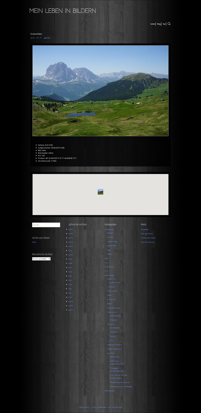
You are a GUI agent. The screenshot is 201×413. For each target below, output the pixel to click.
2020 (70, 254)
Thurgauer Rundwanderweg (117, 369)
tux (164, 24)
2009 (70, 301)
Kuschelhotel (115, 315)
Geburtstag (112, 241)
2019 (70, 259)
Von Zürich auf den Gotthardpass (118, 376)
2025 (70, 233)
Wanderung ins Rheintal (119, 382)
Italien (48, 37)
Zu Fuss (110, 353)
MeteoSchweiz (113, 308)
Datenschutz (84, 407)
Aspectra (111, 279)
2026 (70, 229)
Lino (106, 262)
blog (158, 24)
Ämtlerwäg (114, 356)
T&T (106, 271)
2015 (70, 276)
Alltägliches (109, 229)
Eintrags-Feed (146, 233)
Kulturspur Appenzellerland (116, 362)
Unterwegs (109, 275)
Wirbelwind (109, 390)
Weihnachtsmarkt (114, 344)
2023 (70, 242)
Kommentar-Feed (148, 238)
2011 (69, 293)
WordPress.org (148, 242)
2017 (70, 267)
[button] (100, 192)
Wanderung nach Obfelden (121, 386)
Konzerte (111, 299)
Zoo (112, 340)
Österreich (112, 312)
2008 (70, 305)
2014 (70, 280)
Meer (109, 303)
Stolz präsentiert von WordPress (107, 407)
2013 (70, 284)
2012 (70, 288)
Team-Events (115, 282)
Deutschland (112, 291)
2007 (70, 310)
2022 (70, 246)
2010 (70, 297)
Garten (110, 237)
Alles (34, 242)
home (153, 24)
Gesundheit (111, 245)
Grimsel (113, 332)
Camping (110, 286)
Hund (106, 258)
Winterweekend (114, 349)
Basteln (110, 233)
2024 (70, 238)
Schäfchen (109, 267)
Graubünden (115, 327)
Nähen (109, 254)
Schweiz (111, 324)
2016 (70, 271)
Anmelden (145, 229)
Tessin (112, 336)
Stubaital (113, 320)
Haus (109, 250)
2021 (70, 250)
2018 (70, 263)
